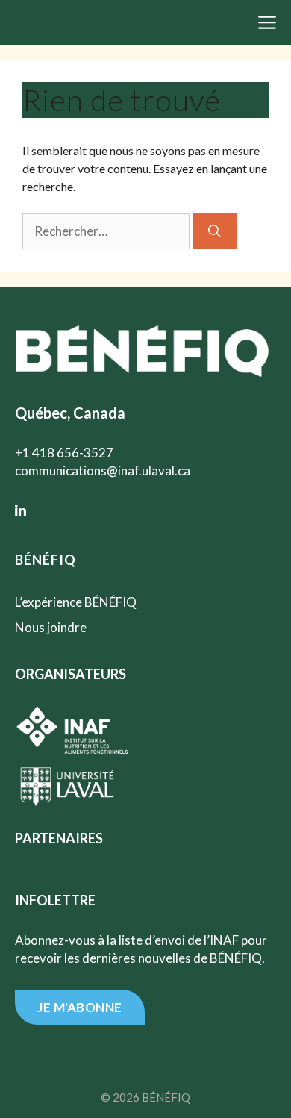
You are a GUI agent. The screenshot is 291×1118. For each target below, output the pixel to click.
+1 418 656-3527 (64, 452)
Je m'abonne (79, 1007)
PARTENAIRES (59, 838)
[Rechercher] (215, 231)
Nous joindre (51, 627)
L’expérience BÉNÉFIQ (76, 602)
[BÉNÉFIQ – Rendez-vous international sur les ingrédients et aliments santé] (60, 21)
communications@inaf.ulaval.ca (102, 470)
